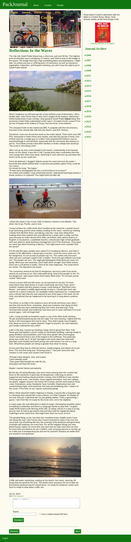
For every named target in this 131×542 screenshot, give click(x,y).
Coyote (47, 17)
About (36, 5)
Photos (38, 12)
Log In (5, 538)
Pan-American (18, 496)
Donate (60, 5)
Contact (47, 5)
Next (78, 531)
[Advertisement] (103, 160)
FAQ (57, 12)
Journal (26, 12)
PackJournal (15, 4)
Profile (14, 12)
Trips (48, 12)
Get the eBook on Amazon (102, 43)
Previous (14, 531)
